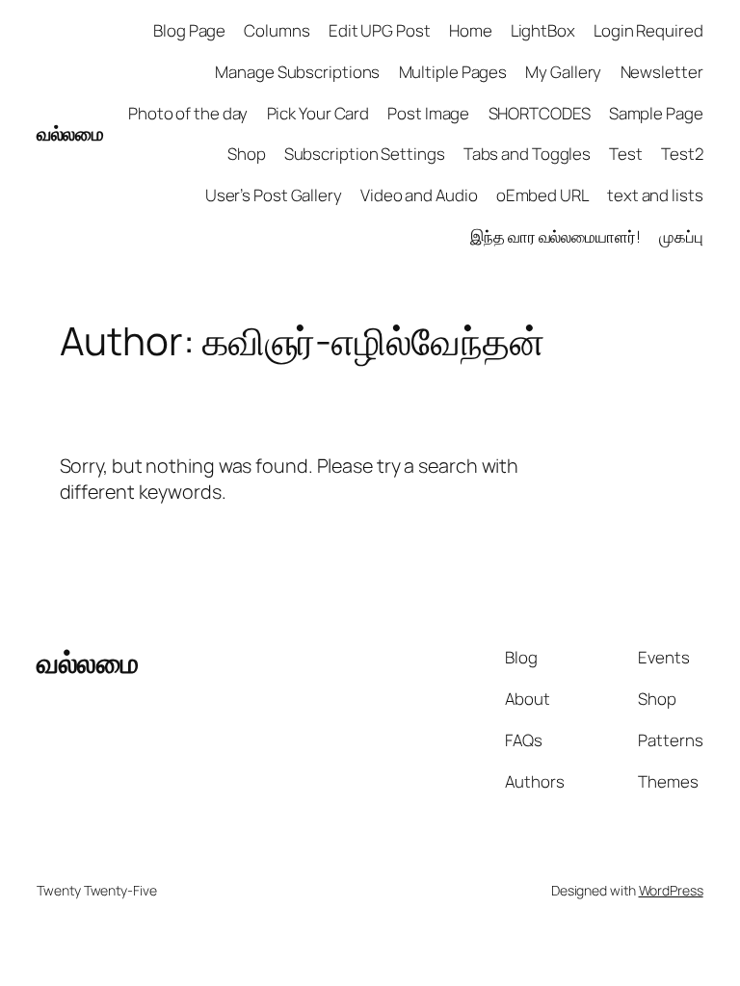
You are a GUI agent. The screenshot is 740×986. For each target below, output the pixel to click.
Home (470, 30)
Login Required (648, 30)
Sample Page (656, 113)
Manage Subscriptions (297, 72)
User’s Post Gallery (273, 195)
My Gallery (563, 72)
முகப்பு (681, 236)
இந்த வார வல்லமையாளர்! (555, 236)
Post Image (428, 113)
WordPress (671, 890)
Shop (246, 154)
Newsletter (662, 72)
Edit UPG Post (380, 30)
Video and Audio (419, 195)
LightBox (543, 30)
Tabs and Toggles (527, 154)
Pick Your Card (318, 113)
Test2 (682, 154)
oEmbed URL (542, 195)
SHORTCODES (540, 113)
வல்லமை (70, 133)
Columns (276, 30)
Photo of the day (188, 113)
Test (626, 154)
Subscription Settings (364, 154)
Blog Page (189, 30)
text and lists (655, 195)
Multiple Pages (453, 72)
